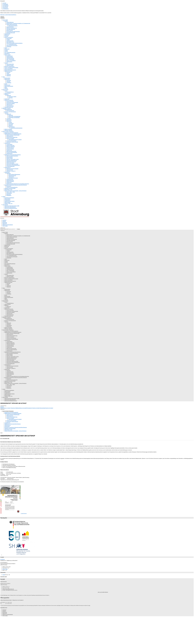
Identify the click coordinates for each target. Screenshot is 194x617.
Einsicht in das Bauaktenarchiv (12, 187)
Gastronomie (8, 114)
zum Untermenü (5, 6)
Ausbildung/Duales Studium (9, 201)
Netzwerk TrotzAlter (9, 65)
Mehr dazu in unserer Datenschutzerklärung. (8, 14)
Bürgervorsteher (7, 78)
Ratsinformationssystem (8, 86)
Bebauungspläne (9, 157)
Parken (5, 47)
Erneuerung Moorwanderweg (11, 152)
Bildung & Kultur (5, 89)
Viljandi (7, 73)
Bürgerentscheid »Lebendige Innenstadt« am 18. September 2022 (18, 23)
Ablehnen (2, 16)
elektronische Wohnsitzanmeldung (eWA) (11, 205)
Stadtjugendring (9, 61)
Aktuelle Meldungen (10, 22)
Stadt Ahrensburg (3, 581)
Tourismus (6, 112)
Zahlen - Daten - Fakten (10, 191)
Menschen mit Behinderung (9, 66)
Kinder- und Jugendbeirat (11, 60)
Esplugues (8, 72)
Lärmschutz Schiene (10, 148)
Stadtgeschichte (7, 33)
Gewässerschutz (9, 153)
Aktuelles (6, 21)
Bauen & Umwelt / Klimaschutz (7, 131)
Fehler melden (5, 225)
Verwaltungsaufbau (9, 40)
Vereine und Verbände (8, 68)
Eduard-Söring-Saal (10, 105)
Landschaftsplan (9, 144)
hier (89, 605)
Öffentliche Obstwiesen (10, 146)
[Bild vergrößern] (18, 555)
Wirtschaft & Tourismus (6, 108)
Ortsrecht (6, 88)
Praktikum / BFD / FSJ (8, 203)
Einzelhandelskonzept (10, 166)
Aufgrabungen (9, 182)
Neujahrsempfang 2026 (10, 32)
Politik (3, 76)
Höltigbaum (10, 125)
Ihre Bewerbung (7, 200)
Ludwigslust (8, 74)
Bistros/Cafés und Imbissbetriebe (14, 116)
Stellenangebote (7, 198)
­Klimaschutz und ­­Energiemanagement (11, 132)
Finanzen (6, 51)
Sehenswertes (9, 119)
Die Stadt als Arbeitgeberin (9, 197)
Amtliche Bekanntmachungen (11, 24)
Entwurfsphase (9, 193)
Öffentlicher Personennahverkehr (12, 168)
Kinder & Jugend (7, 54)
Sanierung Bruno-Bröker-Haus (11, 137)
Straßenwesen (7, 172)
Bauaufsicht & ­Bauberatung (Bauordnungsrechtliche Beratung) (15, 184)
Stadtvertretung (7, 79)
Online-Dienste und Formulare (11, 45)
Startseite (4, 221)
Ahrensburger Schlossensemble (12, 102)
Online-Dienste (5, 204)
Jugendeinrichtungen (10, 58)
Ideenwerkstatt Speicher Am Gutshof (15, 139)
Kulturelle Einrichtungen (8, 100)
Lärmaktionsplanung (10, 147)
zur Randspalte (5, 4)
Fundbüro (8, 39)
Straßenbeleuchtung (10, 180)
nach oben (2, 576)
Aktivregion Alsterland (8, 130)
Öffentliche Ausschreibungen (11, 28)
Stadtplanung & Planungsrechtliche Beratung (12, 154)
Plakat (3, 574)
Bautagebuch (8, 195)
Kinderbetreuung (9, 55)
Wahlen (5, 87)
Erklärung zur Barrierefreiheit (7, 224)
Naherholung (8, 121)
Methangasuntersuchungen (11, 151)
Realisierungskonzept (10, 145)
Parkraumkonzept (9, 169)
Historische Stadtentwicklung (11, 160)
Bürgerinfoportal (7, 85)
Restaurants (10, 115)
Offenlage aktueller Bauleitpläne (12, 155)
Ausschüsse (8, 80)
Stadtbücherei (6, 98)
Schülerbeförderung (10, 92)
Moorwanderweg (11, 126)
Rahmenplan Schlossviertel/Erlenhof (13, 165)
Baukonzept (8, 194)
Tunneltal (10, 122)
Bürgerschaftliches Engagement (10, 69)
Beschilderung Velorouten (13, 178)
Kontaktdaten (8, 82)
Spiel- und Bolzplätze (10, 59)
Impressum (4, 220)
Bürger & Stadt (5, 19)
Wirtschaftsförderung (8, 109)
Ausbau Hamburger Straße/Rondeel (12, 135)
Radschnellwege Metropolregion (14, 174)
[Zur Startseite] (15, 217)
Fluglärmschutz (9, 150)
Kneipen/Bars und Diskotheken (14, 117)
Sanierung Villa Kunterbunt (11, 140)
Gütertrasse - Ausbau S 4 (10, 171)
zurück (5, 576)
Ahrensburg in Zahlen (12, 96)
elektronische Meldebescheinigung (10, 208)
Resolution (8, 81)
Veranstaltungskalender (10, 29)
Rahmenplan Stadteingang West (12, 164)
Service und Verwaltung (8, 37)
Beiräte (5, 83)
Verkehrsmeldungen (10, 26)
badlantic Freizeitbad (8, 129)
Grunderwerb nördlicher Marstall (12, 141)
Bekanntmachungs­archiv (12, 25)
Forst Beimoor (11, 123)
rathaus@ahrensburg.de (8, 589)
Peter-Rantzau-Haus (10, 64)
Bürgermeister (9, 38)
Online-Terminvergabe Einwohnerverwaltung (14, 43)
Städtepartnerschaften (8, 71)
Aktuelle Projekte (9, 158)
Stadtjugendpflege (9, 57)
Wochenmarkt (6, 49)
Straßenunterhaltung (10, 181)
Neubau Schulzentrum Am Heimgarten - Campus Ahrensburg (15, 190)
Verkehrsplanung (7, 167)
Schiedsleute (8, 46)
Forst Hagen (10, 124)
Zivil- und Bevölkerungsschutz (9, 52)
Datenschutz (4, 223)
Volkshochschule (7, 93)
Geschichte (10, 97)
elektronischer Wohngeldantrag (10, 207)
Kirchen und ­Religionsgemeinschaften (11, 67)
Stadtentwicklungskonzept (11, 161)
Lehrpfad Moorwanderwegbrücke (16, 128)
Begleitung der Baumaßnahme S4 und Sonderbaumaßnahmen (17, 183)
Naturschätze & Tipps (8, 189)
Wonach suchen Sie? (4, 229)
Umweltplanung (7, 143)
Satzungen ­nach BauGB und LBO (12, 159)
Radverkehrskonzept (12, 175)
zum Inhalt (4, 3)
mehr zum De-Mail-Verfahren (103, 592)
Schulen (5, 90)
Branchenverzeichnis (10, 110)
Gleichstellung (7, 53)
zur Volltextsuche (5, 8)
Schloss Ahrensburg (10, 101)
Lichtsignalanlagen (9, 179)
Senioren (6, 62)
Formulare (6, 36)
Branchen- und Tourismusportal (10, 111)
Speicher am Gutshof (10, 138)
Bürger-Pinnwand (9, 30)
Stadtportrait (8, 95)
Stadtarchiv (6, 94)
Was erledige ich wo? (10, 42)
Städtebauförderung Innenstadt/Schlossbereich (12, 133)
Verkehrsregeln (11, 176)
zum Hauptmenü (5, 5)
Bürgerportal (6, 35)
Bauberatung (8, 186)
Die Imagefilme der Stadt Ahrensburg (13, 31)
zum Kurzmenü (5, 7)
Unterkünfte (8, 118)
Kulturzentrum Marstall (10, 103)
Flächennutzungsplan (10, 162)
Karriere (3, 196)
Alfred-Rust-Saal (9, 104)
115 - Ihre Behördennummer (11, 44)
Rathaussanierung (9, 136)
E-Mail (4, 569)
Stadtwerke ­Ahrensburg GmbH (9, 188)
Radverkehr (8, 173)
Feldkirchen (8, 75)
